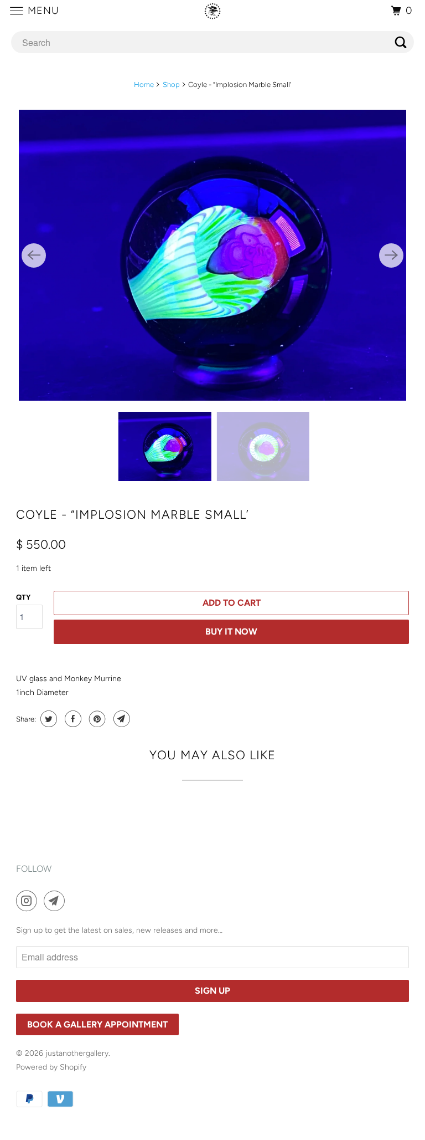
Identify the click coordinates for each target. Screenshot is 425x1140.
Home (144, 84)
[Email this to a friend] (120, 718)
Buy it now (231, 631)
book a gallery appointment (97, 1024)
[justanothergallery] (212, 11)
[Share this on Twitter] (47, 718)
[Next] (391, 255)
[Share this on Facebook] (71, 718)
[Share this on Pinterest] (96, 718)
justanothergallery (76, 1053)
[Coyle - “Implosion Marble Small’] (212, 255)
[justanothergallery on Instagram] (29, 900)
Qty (23, 597)
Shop (171, 84)
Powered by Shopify (51, 1067)
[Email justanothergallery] (56, 900)
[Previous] (34, 255)
